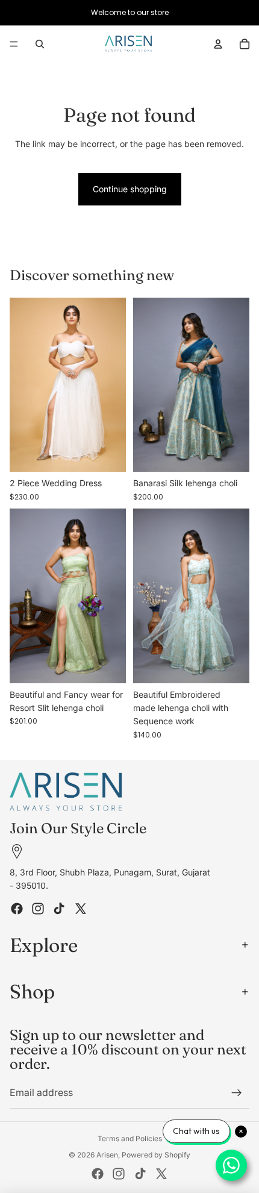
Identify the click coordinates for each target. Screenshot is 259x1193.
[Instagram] (38, 908)
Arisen (107, 1154)
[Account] (218, 44)
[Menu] (14, 44)
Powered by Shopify (156, 1154)
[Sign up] (236, 1093)
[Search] (40, 44)
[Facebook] (17, 908)
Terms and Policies (130, 1138)
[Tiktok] (59, 908)
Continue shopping (130, 189)
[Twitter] (80, 908)
